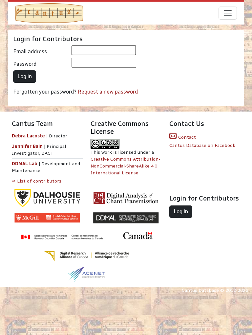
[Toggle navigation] (228, 13)
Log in (24, 76)
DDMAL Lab (24, 164)
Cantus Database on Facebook (202, 145)
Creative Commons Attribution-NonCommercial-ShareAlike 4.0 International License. (125, 166)
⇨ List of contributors (36, 181)
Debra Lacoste (28, 136)
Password (24, 64)
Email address (30, 51)
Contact (186, 137)
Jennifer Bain (28, 146)
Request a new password (108, 92)
